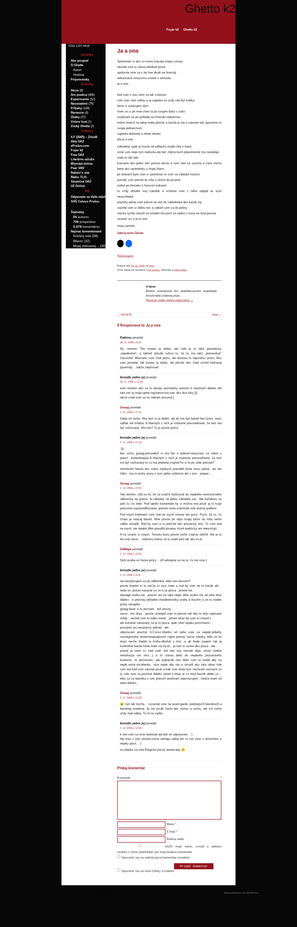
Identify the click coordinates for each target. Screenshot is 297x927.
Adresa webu (175, 839)
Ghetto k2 (210, 8)
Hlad (217, 314)
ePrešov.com (80, 146)
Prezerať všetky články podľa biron (169, 300)
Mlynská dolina (82, 163)
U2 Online (78, 186)
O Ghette (77, 65)
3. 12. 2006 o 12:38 (131, 697)
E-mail (172, 831)
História (78, 75)
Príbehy (76, 108)
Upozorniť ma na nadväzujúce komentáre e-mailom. (156, 857)
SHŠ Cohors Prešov (85, 201)
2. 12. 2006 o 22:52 (131, 488)
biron (151, 265)
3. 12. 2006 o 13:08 (131, 728)
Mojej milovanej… (86, 246)
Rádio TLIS (79, 177)
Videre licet (79, 121)
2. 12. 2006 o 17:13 (131, 412)
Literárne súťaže (82, 159)
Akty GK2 (77, 141)
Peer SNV (77, 168)
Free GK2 (77, 155)
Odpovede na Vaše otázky (89, 197)
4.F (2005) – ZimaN (84, 137)
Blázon (78, 241)
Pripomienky (80, 79)
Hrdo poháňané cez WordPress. (242, 893)
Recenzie (77, 112)
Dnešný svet (82, 236)
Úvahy (75, 117)
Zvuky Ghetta (80, 126)
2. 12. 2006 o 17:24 (131, 442)
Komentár (169, 777)
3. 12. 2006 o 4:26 (130, 575)
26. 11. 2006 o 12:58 (131, 381)
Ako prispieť (80, 60)
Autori (77, 70)
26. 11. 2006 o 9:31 (130, 342)
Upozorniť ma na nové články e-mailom (147, 871)
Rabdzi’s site (80, 172)
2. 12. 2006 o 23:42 (131, 553)
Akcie (75, 90)
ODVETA (124, 314)
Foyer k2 (172, 29)
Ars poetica (154, 270)
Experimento (80, 99)
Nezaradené (79, 103)
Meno (171, 824)
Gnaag (124, 407)
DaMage (125, 549)
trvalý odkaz (180, 270)
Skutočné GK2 (81, 181)
